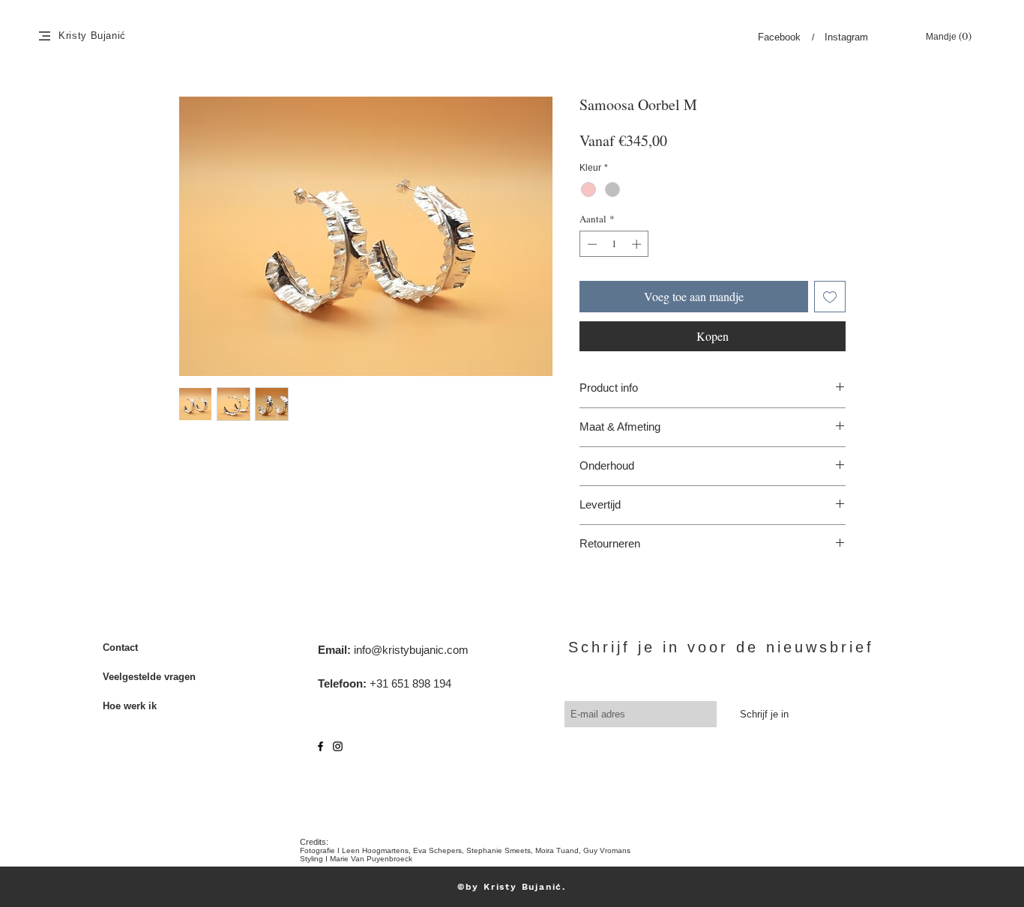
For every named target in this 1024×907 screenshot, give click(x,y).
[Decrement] (591, 244)
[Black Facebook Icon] (320, 746)
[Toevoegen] (830, 296)
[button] (44, 35)
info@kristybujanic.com (411, 649)
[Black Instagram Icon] (337, 746)
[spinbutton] (614, 244)
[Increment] (638, 244)
